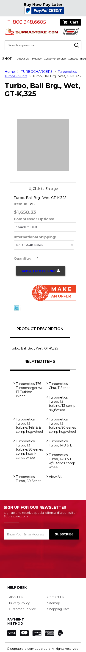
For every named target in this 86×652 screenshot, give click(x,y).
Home (10, 72)
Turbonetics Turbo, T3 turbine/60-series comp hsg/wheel (62, 425)
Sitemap (53, 603)
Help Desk (17, 587)
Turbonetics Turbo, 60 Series (28, 479)
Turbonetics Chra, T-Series (59, 386)
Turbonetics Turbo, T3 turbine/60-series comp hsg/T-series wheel (29, 449)
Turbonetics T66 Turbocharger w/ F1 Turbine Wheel (29, 390)
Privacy (37, 58)
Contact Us (55, 597)
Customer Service (55, 58)
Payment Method (15, 621)
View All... (56, 477)
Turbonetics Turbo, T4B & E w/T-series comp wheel (62, 461)
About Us (15, 597)
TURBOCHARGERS (37, 72)
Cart (74, 22)
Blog (83, 58)
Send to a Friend (38, 271)
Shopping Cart (58, 609)
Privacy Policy (19, 603)
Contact (73, 58)
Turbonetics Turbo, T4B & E (60, 443)
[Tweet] (16, 309)
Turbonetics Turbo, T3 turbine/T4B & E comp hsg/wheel (29, 425)
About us (23, 58)
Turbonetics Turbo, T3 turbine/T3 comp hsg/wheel (62, 403)
